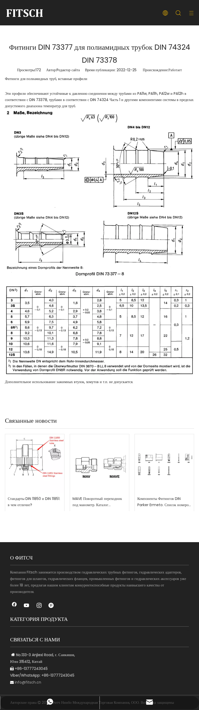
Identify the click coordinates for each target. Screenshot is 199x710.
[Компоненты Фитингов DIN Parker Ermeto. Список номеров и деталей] (164, 463)
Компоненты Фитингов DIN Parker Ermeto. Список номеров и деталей (163, 502)
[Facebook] (14, 606)
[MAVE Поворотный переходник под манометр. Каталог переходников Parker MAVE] (99, 463)
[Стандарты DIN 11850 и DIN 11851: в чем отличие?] (34, 463)
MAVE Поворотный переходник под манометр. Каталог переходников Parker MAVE (97, 502)
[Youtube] (27, 606)
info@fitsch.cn (28, 682)
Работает (175, 70)
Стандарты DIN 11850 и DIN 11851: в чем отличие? (34, 501)
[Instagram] (39, 606)
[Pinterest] (51, 606)
